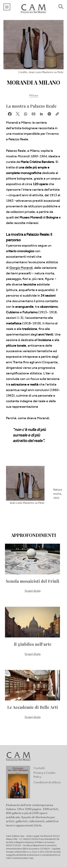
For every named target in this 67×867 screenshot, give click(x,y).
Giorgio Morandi (21, 268)
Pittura (33, 95)
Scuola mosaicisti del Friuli (32, 581)
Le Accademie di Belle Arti (32, 707)
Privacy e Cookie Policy (44, 775)
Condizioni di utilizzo (47, 782)
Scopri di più (33, 591)
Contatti (39, 768)
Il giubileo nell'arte (32, 644)
